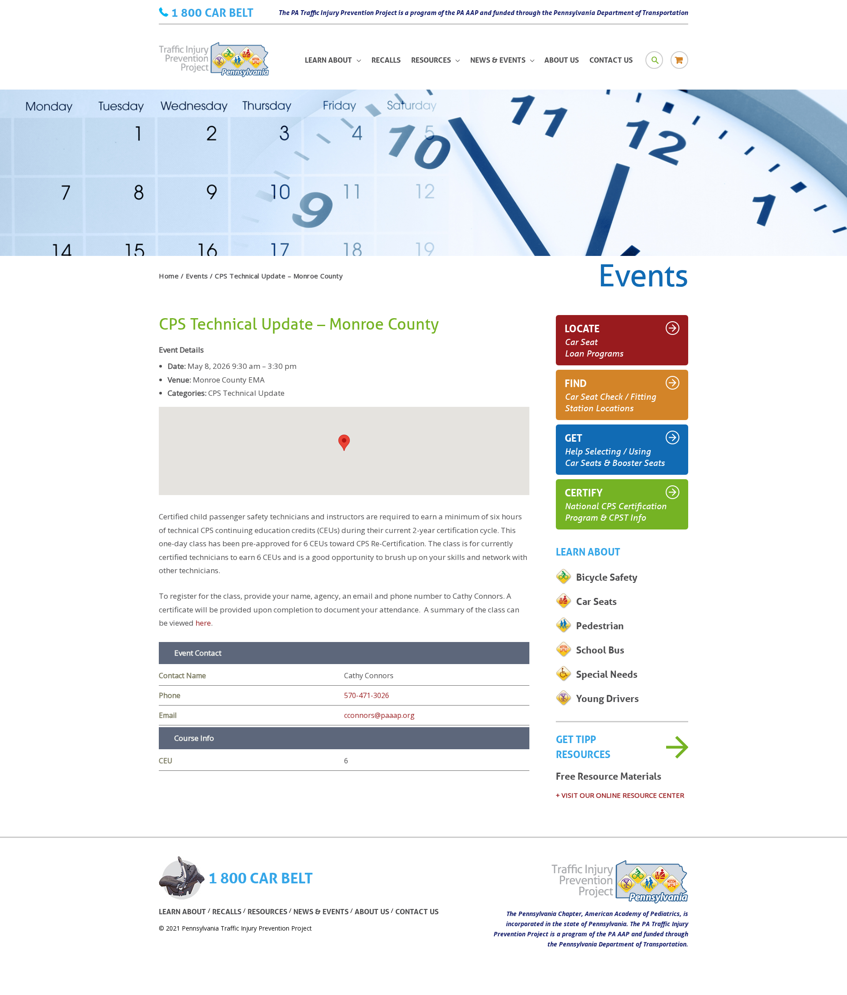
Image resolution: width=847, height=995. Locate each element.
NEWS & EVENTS (321, 911)
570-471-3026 (366, 695)
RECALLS (226, 911)
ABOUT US (372, 911)
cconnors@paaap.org (379, 715)
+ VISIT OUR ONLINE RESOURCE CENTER (620, 795)
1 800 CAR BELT (212, 12)
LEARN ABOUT (182, 911)
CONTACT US (416, 911)
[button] (344, 443)
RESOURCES (267, 911)
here (203, 623)
